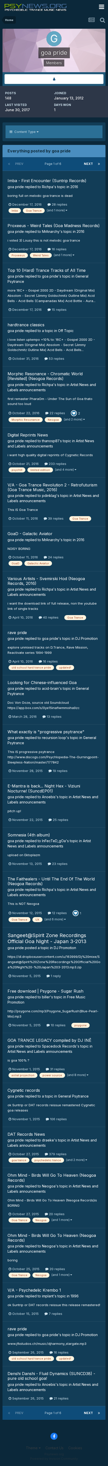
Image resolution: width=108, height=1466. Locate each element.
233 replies (57, 464)
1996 (75, 1296)
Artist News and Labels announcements (40, 1051)
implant (47, 1296)
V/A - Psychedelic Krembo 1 (34, 1290)
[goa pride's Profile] (54, 79)
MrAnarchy (51, 231)
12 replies (59, 913)
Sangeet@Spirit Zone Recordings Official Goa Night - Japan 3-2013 (47, 938)
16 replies (59, 249)
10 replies (58, 1025)
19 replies (60, 771)
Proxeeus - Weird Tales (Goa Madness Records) (54, 225)
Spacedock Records (59, 1046)
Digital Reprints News (28, 434)
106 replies (58, 1119)
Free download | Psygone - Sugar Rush (45, 991)
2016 (74, 187)
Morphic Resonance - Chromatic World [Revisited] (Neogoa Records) (45, 376)
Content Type (24, 132)
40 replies (50, 617)
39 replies (55, 518)
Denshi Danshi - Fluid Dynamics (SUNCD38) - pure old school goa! (51, 1376)
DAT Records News (26, 1134)
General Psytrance (73, 1096)
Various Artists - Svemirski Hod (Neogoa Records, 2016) (46, 581)
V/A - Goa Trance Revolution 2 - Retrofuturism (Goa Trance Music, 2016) (52, 487)
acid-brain (50, 688)
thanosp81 (50, 441)
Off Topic (66, 331)
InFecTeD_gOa (54, 841)
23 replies (59, 864)
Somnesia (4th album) (29, 834)
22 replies (56, 413)
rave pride (17, 632)
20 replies (56, 1214)
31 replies (57, 1069)
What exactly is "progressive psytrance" (46, 731)
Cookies (75, 1448)
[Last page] (98, 164)
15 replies (59, 310)
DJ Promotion (86, 638)
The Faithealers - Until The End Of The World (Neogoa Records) (51, 881)
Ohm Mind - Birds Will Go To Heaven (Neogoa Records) (52, 1177)
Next (88, 164)
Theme (32, 1448)
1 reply (55, 976)
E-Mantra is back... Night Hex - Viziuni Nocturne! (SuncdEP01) (44, 788)
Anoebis (49, 797)
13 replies (54, 717)
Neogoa (49, 1186)
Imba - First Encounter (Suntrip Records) (47, 180)
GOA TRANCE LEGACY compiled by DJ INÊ (49, 1040)
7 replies (55, 1314)
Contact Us (54, 1448)
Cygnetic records (24, 1090)
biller (46, 997)
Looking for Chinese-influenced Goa (42, 682)
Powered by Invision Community (54, 1459)
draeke (48, 1140)
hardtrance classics (26, 324)
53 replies (56, 359)
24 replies (55, 557)
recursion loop (54, 737)
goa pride (16, 187)
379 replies (57, 1154)
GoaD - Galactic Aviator (30, 533)
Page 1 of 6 (54, 164)
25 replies (60, 820)
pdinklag (49, 495)
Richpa (47, 187)
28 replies (59, 204)
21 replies (61, 1398)
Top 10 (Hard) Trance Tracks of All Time (47, 270)
